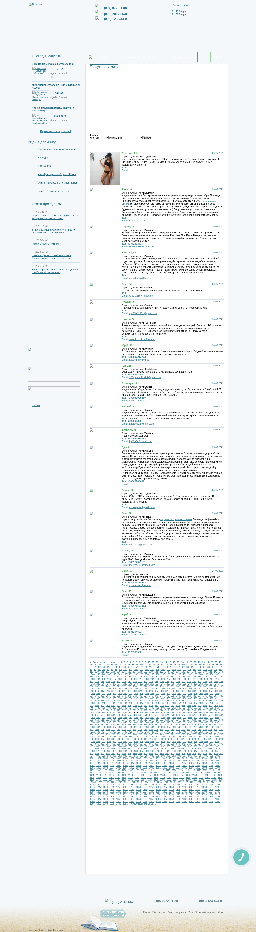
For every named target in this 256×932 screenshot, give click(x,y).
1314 (144, 794)
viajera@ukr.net (137, 220)
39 (137, 664)
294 (109, 688)
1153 (156, 775)
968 (178, 753)
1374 (145, 801)
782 (98, 736)
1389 (112, 804)
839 (141, 741)
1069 (145, 765)
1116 (186, 770)
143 (221, 672)
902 (217, 746)
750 (190, 732)
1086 (125, 768)
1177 (175, 777)
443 (120, 703)
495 (136, 708)
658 (91, 724)
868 (167, 744)
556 (201, 712)
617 (134, 720)
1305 (217, 792)
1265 (217, 787)
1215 (152, 782)
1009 (145, 758)
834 (114, 741)
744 (157, 732)
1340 (184, 796)
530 (194, 710)
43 (154, 664)
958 (124, 753)
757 (97, 734)
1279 (178, 789)
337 (210, 691)
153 (141, 674)
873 (194, 744)
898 (195, 746)
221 (113, 681)
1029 (145, 760)
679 (205, 724)
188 (199, 676)
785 (114, 736)
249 (130, 684)
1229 (112, 784)
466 (113, 705)
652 (190, 722)
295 (114, 688)
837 (130, 741)
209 (179, 679)
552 (179, 712)
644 (147, 722)
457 (195, 703)
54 (200, 664)
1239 (178, 784)
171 (108, 676)
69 (129, 667)
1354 (145, 799)
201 (136, 679)
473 (151, 705)
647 (163, 722)
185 (183, 676)
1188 (111, 780)
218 (97, 681)
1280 (184, 789)
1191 (130, 780)
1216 (159, 782)
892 (163, 746)
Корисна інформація (205, 912)
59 (221, 664)
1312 (131, 794)
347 (130, 693)
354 (168, 693)
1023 (105, 760)
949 (206, 751)
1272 (131, 789)
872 (189, 744)
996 (195, 756)
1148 (124, 775)
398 (141, 698)
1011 (158, 758)
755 (217, 732)
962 (145, 753)
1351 (125, 799)
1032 (164, 760)
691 (136, 727)
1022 (98, 760)
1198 (175, 780)
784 (109, 736)
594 (141, 717)
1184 (220, 777)
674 (178, 724)
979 (103, 756)
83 (187, 667)
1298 (171, 792)
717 (145, 729)
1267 (98, 789)
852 (211, 741)
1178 (181, 777)
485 (216, 705)
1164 (92, 777)
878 (221, 744)
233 (178, 681)
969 (183, 753)
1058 (204, 763)
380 (178, 696)
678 (199, 724)
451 (163, 703)
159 (174, 674)
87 (204, 667)
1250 (118, 787)
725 (188, 729)
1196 (162, 780)
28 (91, 664)
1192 (137, 780)
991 (168, 756)
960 (135, 753)
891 (157, 746)
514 (107, 710)
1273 (138, 789)
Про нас (219, 57)
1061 (92, 765)
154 (147, 674)
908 (118, 748)
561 (97, 715)
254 (157, 684)
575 (172, 715)
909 (124, 748)
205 (157, 679)
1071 (158, 765)
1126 (117, 772)
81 (179, 667)
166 (211, 674)
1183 (213, 777)
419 (124, 700)
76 (158, 667)
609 (91, 720)
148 (114, 674)
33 (112, 664)
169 (97, 676)
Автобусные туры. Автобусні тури (57, 149)
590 (120, 717)
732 (93, 732)
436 (216, 700)
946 (190, 751)
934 (125, 751)
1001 (92, 758)
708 (97, 729)
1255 (151, 787)
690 (130, 727)
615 (124, 720)
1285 (217, 789)
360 (201, 693)
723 (178, 729)
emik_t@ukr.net (137, 400)
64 (108, 667)
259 (184, 684)
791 (147, 736)
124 (118, 672)
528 (183, 710)
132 (161, 672)
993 (179, 756)
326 (151, 691)
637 (109, 722)
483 (205, 705)
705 (211, 727)
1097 (197, 768)
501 (168, 708)
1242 (197, 784)
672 (167, 724)
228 (151, 681)
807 (102, 739)
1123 (98, 772)
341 (98, 693)
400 (152, 698)
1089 (145, 768)
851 (206, 741)
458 (201, 703)
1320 (184, 794)
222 (118, 681)
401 (157, 698)
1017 (197, 758)
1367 (98, 801)
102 (136, 669)
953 (97, 753)
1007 (131, 758)
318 (108, 691)
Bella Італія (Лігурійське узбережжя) (53, 64)
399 (147, 698)
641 (130, 722)
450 (157, 703)
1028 (138, 760)
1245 (217, 784)
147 (109, 674)
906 (108, 748)
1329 (112, 796)
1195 (156, 780)
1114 (174, 770)
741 (141, 732)
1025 (118, 760)
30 (99, 664)
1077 (197, 765)
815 (145, 739)
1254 (145, 787)
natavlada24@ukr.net (140, 278)
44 (158, 664)
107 (163, 669)
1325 (217, 794)
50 (183, 664)
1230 (118, 784)
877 (216, 744)
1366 (92, 801)
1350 (118, 799)
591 (125, 717)
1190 (124, 780)
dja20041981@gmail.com (143, 313)
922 (194, 748)
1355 (151, 799)
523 (156, 710)
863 (140, 744)
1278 (171, 789)
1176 (169, 777)
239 (210, 681)
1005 (118, 758)
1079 (211, 765)
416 (108, 700)
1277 (164, 789)
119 (91, 672)
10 (149, 662)
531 (199, 710)
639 (120, 722)
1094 (178, 768)
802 (206, 736)
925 (210, 748)
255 (163, 684)
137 (188, 672)
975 (216, 753)
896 (184, 746)
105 (152, 669)
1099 (211, 768)
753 (206, 732)
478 (178, 705)
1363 (204, 799)
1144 (98, 775)
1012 (164, 758)
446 (136, 703)
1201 (194, 780)
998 (206, 756)
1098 (204, 768)
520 (140, 710)
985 (136, 756)
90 (217, 667)
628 (194, 720)
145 (98, 674)
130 (151, 672)
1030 (151, 760)
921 (188, 748)
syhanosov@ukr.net (140, 585)
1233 (138, 784)
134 (172, 672)
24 (207, 662)
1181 (201, 777)
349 (141, 693)
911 (134, 748)
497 (147, 708)
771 (172, 734)
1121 (218, 770)
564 (113, 715)
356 (179, 693)
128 (140, 672)
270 (113, 686)
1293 (138, 792)
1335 (151, 796)
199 (125, 679)
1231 (125, 784)
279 (162, 686)
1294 (145, 792)
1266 (92, 789)
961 (140, 753)
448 (147, 703)
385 (205, 696)
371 (129, 696)
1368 (105, 801)
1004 (112, 758)
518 (129, 710)
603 (190, 717)
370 (124, 696)
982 (120, 756)
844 (168, 741)
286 (199, 686)
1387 (98, 804)
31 (103, 664)
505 (190, 708)
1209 (113, 782)
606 (206, 717)
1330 (118, 796)
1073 (171, 765)
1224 (212, 782)
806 (97, 739)
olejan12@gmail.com (140, 544)
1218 (172, 782)
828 (215, 739)
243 (98, 684)
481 (194, 705)
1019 (210, 758)
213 (200, 679)
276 (145, 686)
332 (183, 691)
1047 (131, 763)
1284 (211, 789)
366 (102, 696)
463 (97, 705)
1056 (191, 763)
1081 (92, 768)
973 (205, 753)
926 (215, 748)
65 (112, 667)
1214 (146, 782)
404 (174, 698)
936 (136, 751)
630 (205, 720)
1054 (178, 763)
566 (124, 715)
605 (201, 717)
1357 (164, 799)
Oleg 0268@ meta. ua (141, 295)
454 (179, 703)
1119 (205, 770)
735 (109, 732)
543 (130, 712)
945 (184, 751)
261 (195, 684)
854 (91, 744)
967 (172, 753)
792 (152, 736)
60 (91, 667)
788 (130, 736)
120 (97, 672)
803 (211, 736)
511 (91, 710)
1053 (171, 763)
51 (187, 664)
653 (195, 722)
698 (174, 727)
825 (199, 739)
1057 (197, 763)
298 (130, 688)
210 (184, 679)
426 (162, 700)
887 (136, 746)
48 (175, 664)
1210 (119, 782)
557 (206, 712)
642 (136, 722)
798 (184, 736)
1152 (149, 775)
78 (166, 667)
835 (120, 741)
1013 (171, 758)
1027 (131, 760)
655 (206, 722)
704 (206, 727)
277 (151, 686)
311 (200, 688)
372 (135, 696)
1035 (184, 760)
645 (152, 722)
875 (205, 744)
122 (107, 672)
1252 (131, 787)
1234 (145, 784)
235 (189, 681)
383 (194, 696)
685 (103, 727)
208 (174, 679)
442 (114, 703)
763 (129, 734)
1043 (105, 763)
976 (221, 753)
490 (109, 708)
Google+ (36, 405)
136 (183, 672)
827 (210, 739)
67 (120, 667)
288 (210, 686)
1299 (178, 792)
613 (113, 720)
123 (113, 672)
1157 (181, 775)
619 (145, 720)
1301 (191, 792)
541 (120, 712)
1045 (118, 763)
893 (168, 746)
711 (113, 729)
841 (152, 741)
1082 (98, 768)
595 (147, 717)
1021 (92, 760)
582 (210, 715)
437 (221, 700)
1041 (92, 763)
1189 (117, 780)
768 (156, 734)
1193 (143, 780)
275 (140, 686)
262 (201, 684)
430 (183, 700)
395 (125, 698)
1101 (92, 770)
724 (183, 729)
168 (91, 676)
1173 (149, 777)
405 (179, 698)
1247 (98, 787)
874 (199, 744)
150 (125, 674)
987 (147, 756)
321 (124, 691)
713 (124, 729)
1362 (197, 799)
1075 (184, 765)
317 (102, 691)
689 (125, 727)
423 (145, 700)
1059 (211, 763)
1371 (125, 801)
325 (145, 691)
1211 (126, 782)
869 (172, 744)
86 (200, 667)
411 (211, 698)
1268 (105, 789)
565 (118, 715)
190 (210, 676)
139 (199, 672)
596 (152, 717)
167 (217, 674)
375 (151, 696)
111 (184, 669)
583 (216, 715)
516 (118, 710)
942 (168, 751)
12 (157, 662)
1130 (143, 772)
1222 (198, 782)
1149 (130, 775)
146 (103, 674)
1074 (178, 765)
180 (156, 676)
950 (211, 751)
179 (151, 676)
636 (103, 722)
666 (135, 724)
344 (114, 693)
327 (156, 691)
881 (103, 746)
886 (130, 746)
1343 (204, 796)
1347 (98, 799)
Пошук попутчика (181, 57)
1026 (125, 760)
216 (217, 679)
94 (99, 669)
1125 (111, 772)
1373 (138, 801)
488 (98, 708)
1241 (191, 784)
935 (130, 751)
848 (190, 741)
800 (195, 736)
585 (93, 717)
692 (141, 727)
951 (217, 751)
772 (178, 734)
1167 (111, 777)
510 (217, 708)
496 (141, 708)
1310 (118, 794)
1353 (138, 799)
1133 (162, 772)
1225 (218, 782)
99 (120, 669)
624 (172, 720)
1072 (164, 765)
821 (178, 739)
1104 (111, 770)
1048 (138, 763)
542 (125, 712)
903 (91, 748)
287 (205, 686)
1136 (181, 772)
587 (103, 717)
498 (152, 708)
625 (178, 720)
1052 (164, 763)
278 (156, 686)
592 (130, 717)
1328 (105, 796)
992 (174, 756)
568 (135, 715)
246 (114, 684)
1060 (217, 763)
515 (113, 710)
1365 (217, 799)
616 (129, 720)
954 (102, 753)
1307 (98, 794)
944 (179, 751)
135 (178, 672)
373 (140, 696)
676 (189, 724)
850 (201, 741)
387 (216, 696)
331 (178, 691)
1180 (194, 777)
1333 (138, 796)
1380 (184, 801)
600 (174, 717)
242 (93, 684)
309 (190, 688)
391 (103, 698)
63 (103, 667)
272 (124, 686)
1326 (92, 796)
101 (130, 669)
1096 (191, 768)
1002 (98, 758)
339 (221, 691)
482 (199, 705)
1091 (158, 768)
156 (157, 674)
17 (178, 662)
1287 (98, 792)
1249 (112, 787)
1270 (118, 789)
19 (186, 662)
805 (91, 739)
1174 (156, 777)
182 (167, 676)
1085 (118, 768)
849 (195, 741)
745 (163, 732)
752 (201, 732)
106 (157, 669)
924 (205, 748)
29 (95, 664)
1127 (124, 772)
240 (216, 681)
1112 (162, 770)
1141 (213, 772)
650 (179, 722)
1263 (204, 787)
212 (195, 679)
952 (91, 753)
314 (217, 688)
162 (190, 674)
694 (152, 727)
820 (172, 739)
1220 (185, 782)
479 (183, 705)
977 (93, 756)
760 (113, 734)
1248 (105, 787)
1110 (149, 770)
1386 (92, 804)
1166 (105, 777)
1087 (131, 768)
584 (221, 715)
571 (151, 715)
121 (102, 672)
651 (184, 722)
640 (125, 722)
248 (125, 684)
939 (152, 751)
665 (129, 724)
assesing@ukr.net (139, 359)
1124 (105, 772)
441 (109, 703)
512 (97, 710)
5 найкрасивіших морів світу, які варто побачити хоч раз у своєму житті (53, 231)
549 (163, 712)
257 (174, 684)
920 (183, 748)
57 (213, 664)
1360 (184, 799)
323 (135, 691)
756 (91, 734)
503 (179, 708)
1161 (207, 775)
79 (171, 667)
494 (130, 708)
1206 (93, 782)
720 (161, 729)
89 (213, 667)
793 (157, 736)
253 (152, 684)
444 (125, 703)
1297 (164, 792)
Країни (104, 57)
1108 (137, 770)
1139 (201, 772)
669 (151, 724)
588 (109, 717)
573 (162, 715)
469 (129, 705)
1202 (201, 780)
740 (136, 732)
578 (189, 715)
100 (125, 669)
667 (140, 724)
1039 (211, 760)
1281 (191, 789)
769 (162, 734)
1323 (204, 794)
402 (163, 698)
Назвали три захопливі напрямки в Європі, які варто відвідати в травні (52, 257)
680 (210, 724)
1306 (92, 794)
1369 (112, 801)
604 (195, 717)
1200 (188, 780)
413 (91, 700)
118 (220, 669)
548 (157, 712)
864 (145, 744)
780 (221, 734)
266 (91, 686)
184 (178, 676)
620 (151, 720)
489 (103, 708)
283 (183, 686)
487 (93, 708)
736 (114, 732)
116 (210, 669)
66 (116, 667)
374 (145, 696)
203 (147, 679)
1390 (118, 804)
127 (134, 672)
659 (97, 724)
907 (113, 748)
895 (179, 746)
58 (217, 664)
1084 (112, 768)
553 (184, 712)
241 (221, 681)
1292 (131, 792)
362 (211, 693)
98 (116, 669)
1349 (112, 799)
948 (201, 751)
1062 (98, 765)
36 (124, 664)
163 (195, 674)
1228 (105, 784)
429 (178, 700)
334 (194, 691)
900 (206, 746)
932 (114, 751)
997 (201, 756)
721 (167, 729)
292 (98, 688)
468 (124, 705)
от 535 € (60, 69)
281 (172, 686)
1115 (180, 770)
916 (161, 748)
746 (168, 732)
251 (141, 684)
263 (206, 684)
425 (156, 700)
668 (145, 724)
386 (210, 696)
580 (199, 715)
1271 (125, 789)
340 (93, 693)
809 (113, 739)
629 (199, 720)
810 (118, 739)
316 (97, 691)
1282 (197, 789)
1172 (143, 777)
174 (124, 676)
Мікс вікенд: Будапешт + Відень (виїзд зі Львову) (56, 86)
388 (221, 696)
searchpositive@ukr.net (142, 339)
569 (140, 715)
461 (217, 703)
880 (98, 746)
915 (156, 748)
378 (167, 696)
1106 (124, 770)
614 (118, 720)
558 (211, 712)
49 (179, 664)
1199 (181, 780)
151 (130, 674)
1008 (138, 758)
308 (184, 688)
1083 (105, 768)
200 (130, 679)
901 (211, 746)
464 (102, 705)
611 (102, 720)
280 (167, 686)
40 (141, 664)
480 (189, 705)
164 (201, 674)
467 (118, 705)
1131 (149, 772)
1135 (175, 772)
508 (206, 708)
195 (103, 679)
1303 (204, 792)
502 (174, 708)
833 (109, 741)
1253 (138, 787)
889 (147, 746)
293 (103, 688)
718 (151, 729)
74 (150, 667)
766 (145, 734)
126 (129, 672)
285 (194, 686)
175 (129, 676)
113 (194, 669)
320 (118, 691)
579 (194, 715)
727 (199, 729)
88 (208, 667)
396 (130, 698)
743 (152, 732)
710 (108, 729)
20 (191, 662)
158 (168, 674)
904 (97, 748)
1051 (158, 763)
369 (118, 696)
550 (168, 712)
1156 (175, 775)
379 (172, 696)
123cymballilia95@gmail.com (145, 377)
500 (163, 708)
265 (217, 684)
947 (195, 751)
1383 (204, 801)
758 (102, 734)
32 (108, 664)
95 (103, 669)
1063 (105, 765)
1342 (197, 796)
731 (221, 729)
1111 (156, 770)
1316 (158, 794)
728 (205, 729)
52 (192, 664)
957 (118, 753)
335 (199, 691)
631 (210, 720)
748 (179, 732)
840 (147, 741)
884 (120, 746)
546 (147, 712)
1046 (125, 763)
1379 (178, 801)
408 (195, 698)
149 (120, 674)
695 (157, 727)
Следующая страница (142, 804)
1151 (143, 775)
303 (157, 688)
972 (199, 753)
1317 (164, 794)
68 (124, 667)
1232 (131, 784)
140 (205, 672)
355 (174, 693)
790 (141, 736)
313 (211, 688)
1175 (162, 777)
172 (113, 676)
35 (120, 664)
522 (151, 710)
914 (151, 748)
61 (95, 667)
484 (210, 705)
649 (174, 722)
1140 (207, 772)
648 (168, 722)
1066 (125, 765)
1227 (98, 784)
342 (103, 693)
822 (183, 739)
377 (162, 696)
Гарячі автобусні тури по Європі (139, 57)
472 (145, 705)
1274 (145, 789)
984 (130, 756)
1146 (111, 775)
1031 (158, 760)
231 (167, 681)
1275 (151, 789)
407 (190, 698)
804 (217, 736)
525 (167, 710)
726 (194, 729)
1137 (188, 772)
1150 (137, 775)
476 (167, 705)
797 (179, 736)
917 (167, 748)
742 (147, 732)
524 (161, 710)
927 (221, 748)
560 (91, 715)
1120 (211, 770)
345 (120, 693)
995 (190, 756)
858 (113, 744)
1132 (156, 772)
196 (109, 679)
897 (190, 746)
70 (133, 667)
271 (118, 686)
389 (93, 698)
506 (195, 708)
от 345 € (60, 115)
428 (172, 700)
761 (118, 734)
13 (161, 662)
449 (152, 703)
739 (130, 732)
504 (184, 708)
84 (192, 667)
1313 (138, 794)
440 (103, 703)
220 (108, 681)
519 (134, 710)
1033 (171, 760)
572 (156, 715)
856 (102, 744)
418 (118, 700)
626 (183, 720)
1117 (193, 770)
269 (108, 686)
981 (114, 756)
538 (103, 712)
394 (120, 698)
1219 (179, 782)
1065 (118, 765)
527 (178, 710)
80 (175, 667)
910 (129, 748)
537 (98, 712)
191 (216, 676)
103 (141, 669)
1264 (211, 787)
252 (147, 684)
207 (168, 679)
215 (211, 679)
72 (141, 667)
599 (168, 717)
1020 (217, 758)
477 (172, 705)
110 (179, 669)
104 (147, 669)
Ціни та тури (158, 912)
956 (113, 753)
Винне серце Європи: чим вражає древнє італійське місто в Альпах (55, 271)
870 (178, 744)
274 (135, 686)
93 (95, 669)
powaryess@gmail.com (142, 507)
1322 (197, 794)
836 (125, 741)
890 (152, 746)
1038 (204, 760)
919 (178, 748)
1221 (192, 782)
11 (153, 662)
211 (190, 679)
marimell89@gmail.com (142, 565)
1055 (184, 763)
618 (140, 720)
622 (161, 720)
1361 (191, 799)
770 (167, 734)
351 (152, 693)
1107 (130, 770)
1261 (191, 787)
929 (98, 751)
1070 (151, 765)
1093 (171, 768)
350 (147, 693)
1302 (197, 792)
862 (135, 744)
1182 (207, 777)
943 (174, 751)
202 (141, 679)
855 (97, 744)
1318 (171, 794)
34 (116, 664)
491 (114, 708)
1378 (171, 801)
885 (125, 746)
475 (162, 705)
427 (167, 700)
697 (168, 727)
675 (183, 724)
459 (206, 703)
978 (98, 756)
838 (136, 741)
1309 (112, 794)
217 (91, 681)
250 (136, 684)
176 (135, 676)
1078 (204, 765)
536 (93, 712)
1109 (143, 770)
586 (98, 717)
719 (156, 729)
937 (141, 751)
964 (156, 753)
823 (188, 739)
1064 (112, 765)
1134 (169, 772)
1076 (191, 765)
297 (125, 688)
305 (168, 688)
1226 (92, 784)
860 (124, 744)
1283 (204, 789)
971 (194, 753)
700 (184, 727)
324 (140, 691)
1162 (213, 775)
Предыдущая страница (104, 662)
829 (221, 739)
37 (129, 664)
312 (206, 688)
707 (91, 729)
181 (162, 676)
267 (97, 686)
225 (135, 681)
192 (221, 676)
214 (206, 679)
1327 (98, 796)
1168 (117, 777)
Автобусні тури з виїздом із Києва (57, 174)
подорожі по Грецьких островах (176, 519)
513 (102, 710)
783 (103, 736)
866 (156, 744)
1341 (191, 796)
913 (145, 748)
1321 (191, 794)
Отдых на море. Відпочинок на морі (58, 182)
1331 (125, 796)
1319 (177, 794)
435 (210, 700)
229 (156, 681)
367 (108, 696)
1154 (162, 775)
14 (165, 662)
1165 (98, 777)
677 (194, 724)
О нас (221, 912)
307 (179, 688)
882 (109, 746)
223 (124, 681)
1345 (217, 796)
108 (168, 669)
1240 (184, 784)
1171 (137, 777)
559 (217, 712)
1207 (100, 782)
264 (211, 684)
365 (97, 696)
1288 (105, 792)
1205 (221, 780)
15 (170, 662)
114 (199, 669)
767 (151, 734)
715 (134, 729)
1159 (194, 775)
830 (93, 741)
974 (210, 753)
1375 (151, 801)
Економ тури (45, 166)
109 (174, 669)
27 (220, 662)
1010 (151, 758)
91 (221, 667)
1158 (188, 775)
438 (93, 703)
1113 (168, 770)
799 (190, 736)
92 (91, 669)
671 (162, 724)
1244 (211, 784)
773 (183, 734)
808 (108, 739)
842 (157, 741)
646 (157, 722)
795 (168, 736)
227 (145, 681)
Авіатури (43, 157)
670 (156, 724)
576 (178, 715)
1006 (125, 758)
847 (184, 741)
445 (130, 703)
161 (184, 674)
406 (184, 698)
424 (151, 700)
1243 (204, 784)
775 (194, 734)
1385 (217, 801)
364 (91, 696)
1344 (211, 796)
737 (120, 732)
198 (120, 679)
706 (217, 727)
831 (98, 741)
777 (205, 734)
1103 (105, 770)
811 (124, 739)
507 (201, 708)
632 (215, 720)
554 (190, 712)
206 (163, 679)
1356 (158, 799)
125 (124, 672)
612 (107, 720)
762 (124, 734)
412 (217, 698)
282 (178, 686)
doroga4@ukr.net (138, 608)
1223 (205, 782)
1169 (124, 777)
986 (141, 756)
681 (216, 724)
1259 (178, 787)
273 (129, 686)
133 (167, 672)
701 (190, 727)
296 (120, 688)
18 (182, 662)
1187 (105, 780)
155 (152, 674)
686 (109, 727)
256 (168, 684)
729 (210, 729)
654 (201, 722)
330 (172, 691)
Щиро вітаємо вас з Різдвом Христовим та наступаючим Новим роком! (55, 217)
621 (156, 720)
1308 (105, 794)
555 (195, 712)
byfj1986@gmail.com (140, 441)
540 (114, 712)
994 (184, 756)
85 (196, 667)
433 (199, 700)
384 (199, 696)
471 (140, 705)
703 (201, 727)
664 (124, 724)
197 (114, 679)
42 (150, 664)
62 (99, 667)
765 (140, 734)
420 (129, 700)
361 (206, 693)
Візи (204, 57)
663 (118, 724)
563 (108, 715)
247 (120, 684)
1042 (98, 763)
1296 (158, 792)
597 (157, 717)
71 (137, 667)
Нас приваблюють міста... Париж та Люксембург (53, 109)
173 (118, 676)
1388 (105, 804)
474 (156, 705)
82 (183, 667)
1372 (131, 801)
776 (199, 734)
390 (98, 698)
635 (98, 722)
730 (215, 729)
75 (154, 667)
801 (201, 736)
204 (152, 679)
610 (97, 720)
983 (125, 756)
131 (156, 672)
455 (184, 703)
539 (109, 712)
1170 (130, 777)
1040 (217, 760)
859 (118, 744)
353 (163, 693)
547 (152, 712)
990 (163, 756)
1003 (105, 758)
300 (141, 688)
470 (135, 705)
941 (163, 751)
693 (147, 727)
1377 (164, 801)
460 (211, 703)
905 (102, 748)
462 (91, 705)
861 (129, 744)
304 (163, 688)
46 (166, 664)
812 (129, 739)
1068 (138, 765)
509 (211, 708)
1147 (117, 775)
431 (189, 700)
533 (210, 710)
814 (140, 739)
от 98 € (60, 92)
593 (136, 717)
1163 (220, 775)
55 (204, 664)
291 (93, 688)
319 (113, 691)
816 (151, 739)
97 (112, 669)
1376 (158, 801)
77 (162, 667)
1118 (199, 770)
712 (118, 729)
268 (102, 686)
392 (109, 698)
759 (108, 734)
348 (136, 693)
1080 (217, 765)
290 (221, 686)
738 (125, 732)
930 (103, 751)
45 (162, 664)
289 (216, 686)
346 (125, 693)
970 (189, 753)
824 (194, 739)
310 (195, 688)
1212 (132, 782)
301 (147, 688)
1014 (177, 758)
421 (135, 700)
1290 (118, 792)
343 (109, 693)
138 (194, 672)
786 (120, 736)
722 (172, 729)
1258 (171, 787)
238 (205, 681)
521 (145, 710)
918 (172, 748)
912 (140, 748)
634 (93, 722)
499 (157, 708)
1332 (131, 796)
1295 (151, 792)
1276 (158, 789)
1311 (125, 794)
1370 (118, 801)
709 (102, 729)
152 (136, 674)
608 (217, 717)
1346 (92, 799)
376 (156, 696)
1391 (125, 804)
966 (167, 753)
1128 (130, 772)
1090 (151, 768)
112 (189, 669)
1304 (211, 792)
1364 (211, 799)
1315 (151, 794)
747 (174, 732)
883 (114, 746)
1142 (220, 772)
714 (129, 729)
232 (172, 681)
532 (205, 710)
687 (114, 727)
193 (93, 679)
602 (184, 717)
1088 (138, 768)
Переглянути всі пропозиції (55, 131)
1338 (171, 796)
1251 (125, 787)
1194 (149, 780)
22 (199, 662)
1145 (105, 775)
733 (98, 732)
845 (174, 741)
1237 (164, 784)
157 (163, 674)
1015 (184, 758)
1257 (164, 787)
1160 (201, 775)
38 (133, 664)
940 (157, 751)
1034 (178, 760)
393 (114, 698)
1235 (151, 784)
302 (152, 688)
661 (108, 724)
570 (145, 715)
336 (205, 691)
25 (212, 662)
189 (205, 676)
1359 (178, 799)
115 (205, 669)
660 (102, 724)
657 (217, 722)
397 (136, 698)
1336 (158, 796)
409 (201, 698)
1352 (131, 799)
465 (108, 705)
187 (194, 676)
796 (174, 736)
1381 (191, 801)
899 (201, 746)
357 (184, 693)
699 (179, 727)
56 (208, 664)
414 (97, 700)
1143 (92, 775)
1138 (194, 772)
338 (216, 691)
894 (174, 746)
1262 (197, 787)
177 (140, 676)
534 (215, 710)
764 (135, 734)
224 (129, 681)
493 (125, 708)
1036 (191, 760)
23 (203, 662)
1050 (151, 763)
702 (195, 727)
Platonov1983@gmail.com (143, 246)
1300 (184, 792)
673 (172, 724)
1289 (112, 792)
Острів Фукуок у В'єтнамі (45, 244)
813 (134, 739)
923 (199, 748)
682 (221, 724)
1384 (211, 801)
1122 (92, 772)
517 (124, 710)
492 (120, 708)
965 (162, 753)
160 (179, 674)
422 (140, 700)
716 (140, 729)
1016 (191, 758)
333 (189, 691)
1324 (210, 794)
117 (215, 669)
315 (91, 691)
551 (174, 712)
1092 (164, 768)
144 (93, 674)
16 (174, 662)
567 (129, 715)
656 (211, 722)
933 (120, 751)
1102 (98, 770)
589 (114, 717)
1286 (92, 792)
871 (183, 744)
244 (103, 684)
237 (199, 681)
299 (136, 688)
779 (216, 734)
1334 (145, 796)
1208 (106, 782)
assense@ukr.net (138, 634)
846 (179, 741)
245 (109, 684)
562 (102, 715)
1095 (184, 768)
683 (93, 727)
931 (109, 751)
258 (179, 684)
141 (210, 672)
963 (151, 753)
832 (103, 741)
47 (171, 664)
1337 (164, 796)
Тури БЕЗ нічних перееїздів (53, 191)
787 (125, 736)
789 (136, 736)
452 (168, 703)
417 (113, 700)
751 (195, 732)
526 (172, 710)
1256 (158, 787)
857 (108, 744)
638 (114, 722)
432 (194, 700)
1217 (165, 782)
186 (189, 676)
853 (217, 741)
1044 (112, 763)
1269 (112, 789)
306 (174, 688)
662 (113, 724)
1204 (214, 780)
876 (210, 744)
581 (205, 715)
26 (216, 662)
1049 (145, 763)
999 (211, 756)
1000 (217, 756)
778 (210, 734)
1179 (188, 777)
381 (183, 696)
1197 (169, 780)
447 (141, 703)
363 (217, 693)
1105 (117, 770)
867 (162, 744)
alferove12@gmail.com (141, 423)
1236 (158, 784)
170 (102, 676)
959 (129, 753)
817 (156, 739)
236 (194, 681)
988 (152, 756)
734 (103, 732)
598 (163, 717)
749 (184, 732)
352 (157, 693)
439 (98, 703)
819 (167, 739)
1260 (184, 787)
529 (188, 710)
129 (145, 672)
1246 (92, 787)
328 (162, 691)
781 (93, 736)
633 (221, 720)
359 (195, 693)
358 (190, 693)
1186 (98, 780)
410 (206, 698)
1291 (125, 792)
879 (93, 746)
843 (163, 741)
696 (163, 727)
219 (102, 681)
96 (108, 669)
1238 (171, 784)
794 (163, 736)
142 (215, 672)
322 (129, 691)
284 (189, 686)
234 (183, 681)
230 (162, 681)
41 (145, 664)
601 (179, 717)
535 (221, 710)
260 (190, 684)
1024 (112, 760)
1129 (137, 772)
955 (108, 753)
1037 (197, 760)
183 (172, 676)
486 (221, 705)
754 (211, 732)
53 (196, 664)
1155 (169, 775)
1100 (217, 768)
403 (168, 698)
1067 (131, 765)
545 (141, 712)
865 (151, 744)
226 (140, 681)
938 (147, 751)
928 (93, 751)
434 (205, 700)
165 (206, 674)
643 (141, 722)
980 (109, 756)
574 (167, 715)
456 (190, 703)
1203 (208, 780)
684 (98, 727)
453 (174, 703)
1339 (178, 796)
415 (102, 700)
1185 (92, 780)
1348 (105, 799)
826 (205, 739)
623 (167, 720)
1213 (139, 782)
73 (145, 667)
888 (141, 746)
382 (189, 696)
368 (113, 696)
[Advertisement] (157, 100)
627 (188, 720)
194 (98, 679)
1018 (204, 758)
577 (183, 715)
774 (189, 734)
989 (157, 756)
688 (120, 727)
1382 (197, 801)
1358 (171, 799)
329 (167, 691)
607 (211, 717)
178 (145, 676)
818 (161, 739)
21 (195, 662)
